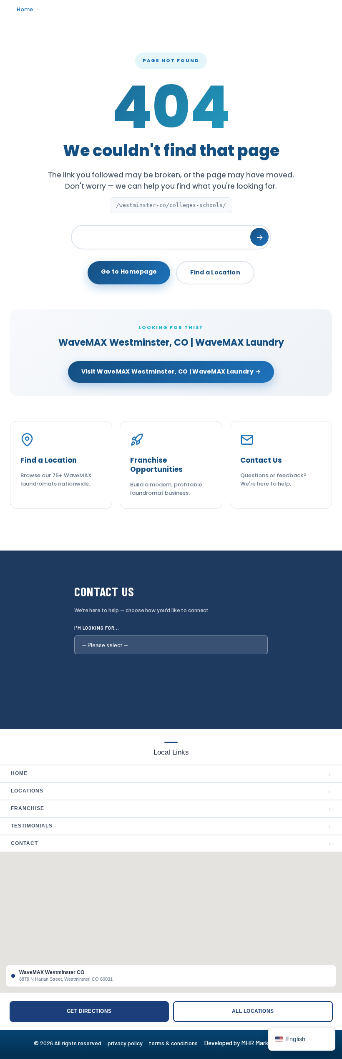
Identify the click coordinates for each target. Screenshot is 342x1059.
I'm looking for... (96, 627)
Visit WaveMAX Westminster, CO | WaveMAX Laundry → (171, 371)
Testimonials (171, 826)
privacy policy (128, 1043)
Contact (171, 844)
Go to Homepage (129, 271)
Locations (171, 791)
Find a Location (215, 272)
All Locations (253, 1011)
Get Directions (89, 1011)
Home (25, 9)
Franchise (171, 809)
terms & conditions (176, 1043)
